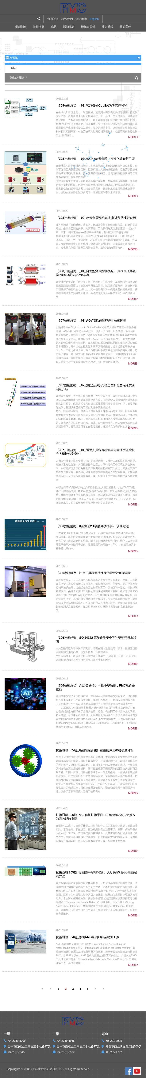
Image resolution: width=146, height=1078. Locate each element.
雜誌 (13, 68)
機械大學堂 (88, 26)
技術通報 (107, 26)
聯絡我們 (67, 18)
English (94, 18)
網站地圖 (81, 18)
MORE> (133, 137)
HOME (73, 8)
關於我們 (125, 26)
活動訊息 (69, 26)
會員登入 (53, 18)
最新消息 (21, 26)
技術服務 (38, 26)
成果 (54, 26)
